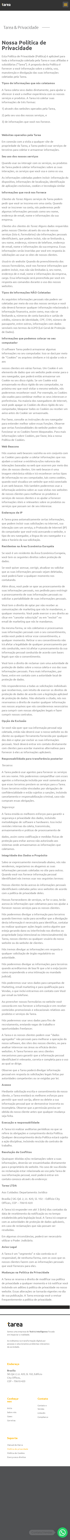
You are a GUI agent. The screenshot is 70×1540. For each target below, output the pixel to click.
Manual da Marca (15, 1444)
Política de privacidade (17, 1449)
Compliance (43, 1417)
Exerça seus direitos (16, 1457)
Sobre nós (11, 1412)
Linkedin (41, 1413)
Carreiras (11, 1420)
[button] (65, 4)
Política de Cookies (16, 1453)
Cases (9, 1416)
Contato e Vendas (42, 1407)
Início (9, 1408)
